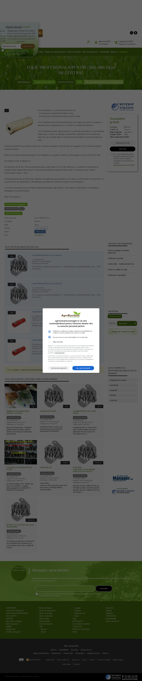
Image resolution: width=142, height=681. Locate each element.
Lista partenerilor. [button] (60, 353)
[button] (71, 341)
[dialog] (71, 340)
